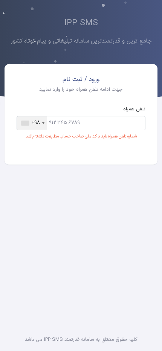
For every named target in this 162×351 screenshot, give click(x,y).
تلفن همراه (134, 109)
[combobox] (32, 123)
